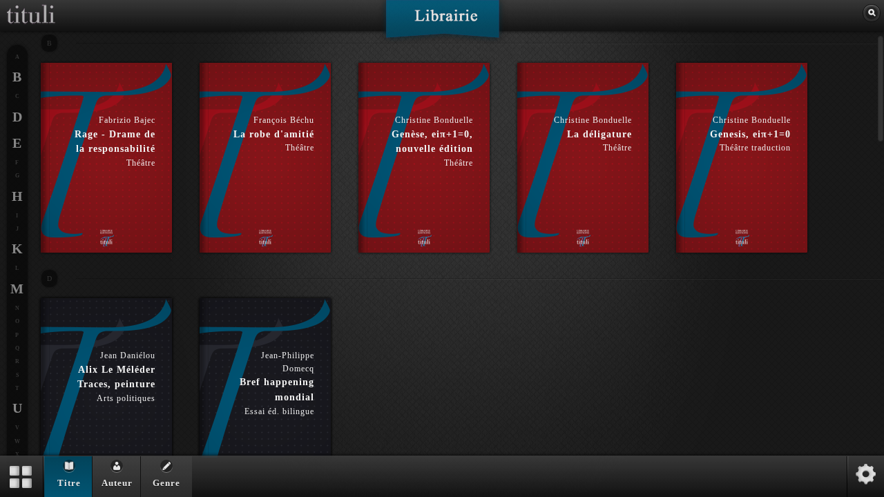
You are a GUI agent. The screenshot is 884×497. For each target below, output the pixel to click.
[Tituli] (31, 5)
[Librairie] (442, 23)
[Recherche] (872, 13)
